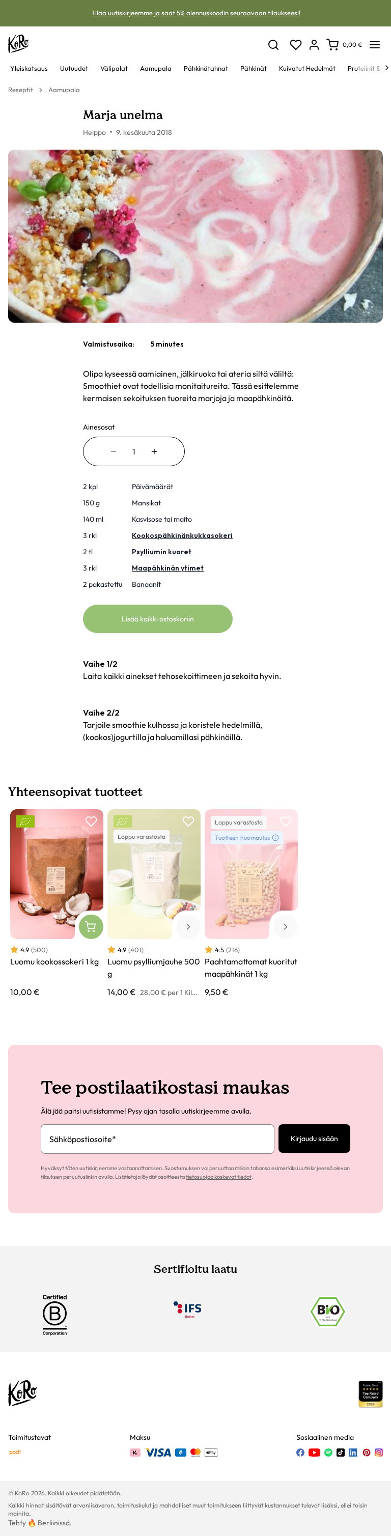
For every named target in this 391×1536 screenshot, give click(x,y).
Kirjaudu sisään (314, 1138)
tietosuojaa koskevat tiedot (219, 1176)
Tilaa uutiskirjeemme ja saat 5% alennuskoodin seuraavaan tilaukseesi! (195, 13)
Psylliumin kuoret (161, 551)
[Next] (387, 68)
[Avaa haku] (273, 45)
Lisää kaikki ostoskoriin (158, 618)
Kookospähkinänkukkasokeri (182, 535)
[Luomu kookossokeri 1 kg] (56, 903)
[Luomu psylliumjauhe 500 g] (154, 903)
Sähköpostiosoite (82, 1139)
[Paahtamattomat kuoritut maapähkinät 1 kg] (251, 903)
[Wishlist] (296, 45)
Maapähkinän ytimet (168, 568)
